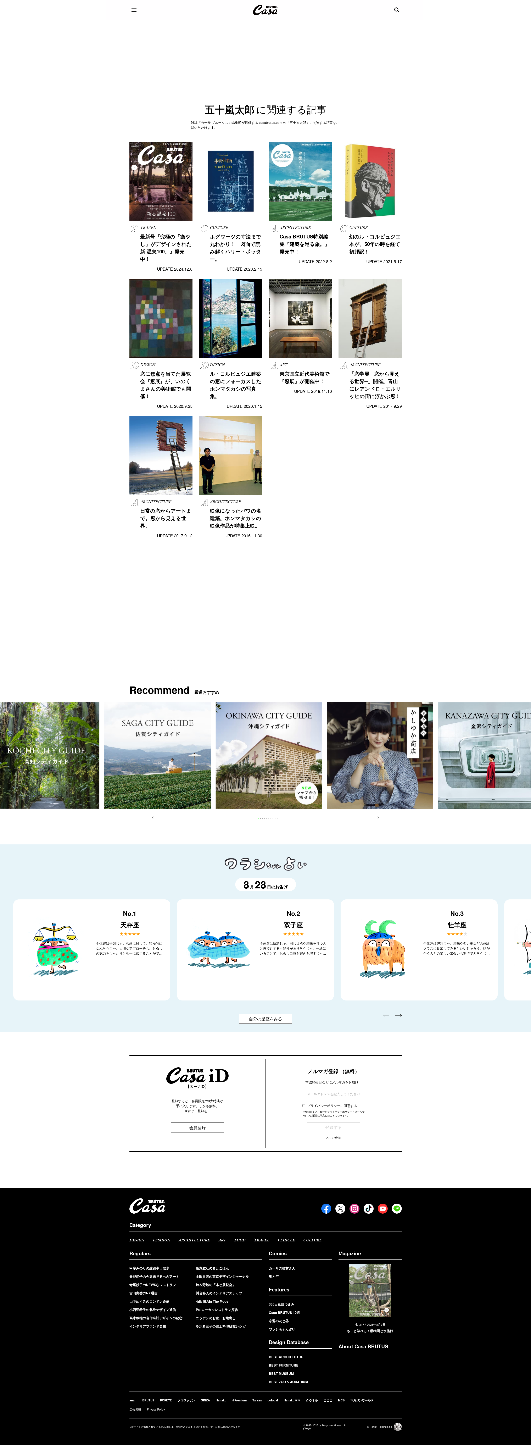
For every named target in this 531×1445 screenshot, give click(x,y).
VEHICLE (286, 1240)
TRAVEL (261, 1240)
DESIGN (137, 1240)
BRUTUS (148, 1400)
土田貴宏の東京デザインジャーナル (222, 1276)
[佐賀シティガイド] (157, 755)
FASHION (161, 1240)
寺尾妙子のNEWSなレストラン (152, 1284)
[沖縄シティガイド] (269, 755)
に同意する (332, 1105)
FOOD (240, 1240)
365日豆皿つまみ (281, 1304)
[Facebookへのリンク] (326, 1209)
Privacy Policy (156, 1409)
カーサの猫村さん (282, 1268)
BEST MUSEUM (281, 1373)
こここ (328, 1400)
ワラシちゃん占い (282, 1329)
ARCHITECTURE (194, 1240)
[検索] (397, 10)
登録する (333, 1127)
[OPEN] (134, 10)
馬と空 (274, 1276)
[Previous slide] (155, 818)
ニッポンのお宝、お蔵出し (216, 1318)
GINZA (205, 1400)
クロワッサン (186, 1400)
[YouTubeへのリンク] (383, 1209)
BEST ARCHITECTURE (287, 1357)
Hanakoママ (292, 1400)
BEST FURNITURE (283, 1365)
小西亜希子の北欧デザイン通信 (152, 1309)
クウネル (312, 1400)
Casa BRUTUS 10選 (284, 1312)
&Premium (239, 1400)
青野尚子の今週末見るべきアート (154, 1276)
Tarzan (257, 1400)
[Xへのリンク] (340, 1209)
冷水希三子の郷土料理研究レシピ (221, 1326)
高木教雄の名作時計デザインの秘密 (156, 1318)
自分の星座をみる (265, 1019)
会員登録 (197, 1127)
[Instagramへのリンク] (354, 1209)
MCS (341, 1400)
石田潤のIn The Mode (212, 1301)
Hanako (221, 1400)
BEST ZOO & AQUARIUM (288, 1381)
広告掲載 (135, 1409)
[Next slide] (375, 818)
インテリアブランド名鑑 (147, 1326)
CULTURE (312, 1240)
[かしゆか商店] (380, 755)
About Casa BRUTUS (363, 1346)
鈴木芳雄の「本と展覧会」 (216, 1284)
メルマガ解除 (333, 1137)
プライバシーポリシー (323, 1105)
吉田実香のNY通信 (143, 1293)
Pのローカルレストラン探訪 (217, 1309)
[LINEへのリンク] (397, 1209)
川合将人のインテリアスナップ (219, 1293)
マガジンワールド (362, 1400)
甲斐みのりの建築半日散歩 (149, 1268)
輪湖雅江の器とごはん (212, 1268)
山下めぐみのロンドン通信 (149, 1301)
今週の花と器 (279, 1320)
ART (222, 1240)
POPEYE (166, 1400)
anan (132, 1400)
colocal (273, 1400)
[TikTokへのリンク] (369, 1209)
